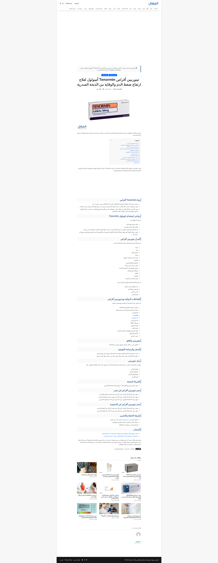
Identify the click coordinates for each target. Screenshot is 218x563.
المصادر (136, 162)
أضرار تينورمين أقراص (132, 147)
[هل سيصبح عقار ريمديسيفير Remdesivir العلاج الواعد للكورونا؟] (131, 508)
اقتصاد (105, 8)
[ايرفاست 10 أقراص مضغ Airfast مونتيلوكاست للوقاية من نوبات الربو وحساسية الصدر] (109, 488)
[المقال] (153, 3)
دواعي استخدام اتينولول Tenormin (129, 145)
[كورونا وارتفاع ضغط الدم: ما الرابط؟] (109, 508)
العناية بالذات (125, 8)
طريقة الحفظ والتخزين (132, 160)
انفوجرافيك (91, 8)
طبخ (147, 8)
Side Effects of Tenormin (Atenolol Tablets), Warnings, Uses (120, 433)
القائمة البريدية (76, 560)
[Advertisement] (109, 38)
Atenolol (133, 449)
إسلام (118, 8)
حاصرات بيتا (127, 449)
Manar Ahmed (116, 89)
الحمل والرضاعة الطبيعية (132, 152)
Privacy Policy (68, 560)
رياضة (110, 8)
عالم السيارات (99, 8)
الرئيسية (77, 3)
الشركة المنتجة (134, 155)
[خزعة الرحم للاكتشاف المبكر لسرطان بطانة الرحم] (87, 488)
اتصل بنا (61, 560)
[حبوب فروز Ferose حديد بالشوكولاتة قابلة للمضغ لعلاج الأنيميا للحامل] (87, 508)
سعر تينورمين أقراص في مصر (130, 157)
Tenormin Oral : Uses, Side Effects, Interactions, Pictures (121, 436)
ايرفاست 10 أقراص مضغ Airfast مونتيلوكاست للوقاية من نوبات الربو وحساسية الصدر (110, 497)
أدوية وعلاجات (116, 68)
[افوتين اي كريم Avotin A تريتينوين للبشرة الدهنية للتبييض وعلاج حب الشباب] (109, 467)
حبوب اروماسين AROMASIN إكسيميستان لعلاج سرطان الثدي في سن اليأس (131, 497)
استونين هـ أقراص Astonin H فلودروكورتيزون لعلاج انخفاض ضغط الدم (132, 476)
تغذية (143, 8)
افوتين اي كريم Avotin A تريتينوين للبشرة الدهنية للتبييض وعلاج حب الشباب (110, 476)
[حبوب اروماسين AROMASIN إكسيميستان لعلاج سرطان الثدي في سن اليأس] (131, 488)
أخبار (156, 8)
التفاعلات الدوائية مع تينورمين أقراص (129, 148)
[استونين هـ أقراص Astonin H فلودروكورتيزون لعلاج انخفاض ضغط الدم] (131, 467)
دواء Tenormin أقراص (132, 143)
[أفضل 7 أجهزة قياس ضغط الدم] (87, 467)
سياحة (134, 8)
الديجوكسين (134, 318)
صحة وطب (125, 68)
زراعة (85, 8)
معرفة (139, 8)
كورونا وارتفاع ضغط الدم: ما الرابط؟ (110, 516)
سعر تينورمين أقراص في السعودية (129, 159)
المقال (146, 560)
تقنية (151, 8)
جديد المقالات (68, 3)
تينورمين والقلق (134, 150)
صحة (130, 8)
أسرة (114, 8)
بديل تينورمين (134, 153)
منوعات (80, 8)
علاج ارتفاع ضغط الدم (119, 449)
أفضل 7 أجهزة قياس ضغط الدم (89, 474)
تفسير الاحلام (72, 8)
